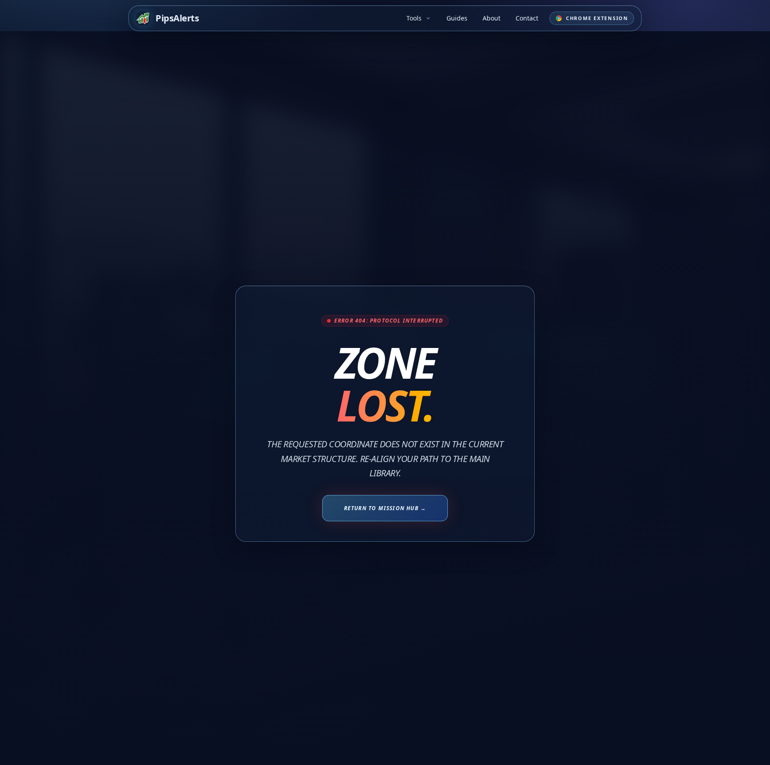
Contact (527, 18)
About (491, 18)
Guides (456, 18)
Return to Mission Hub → (385, 508)
